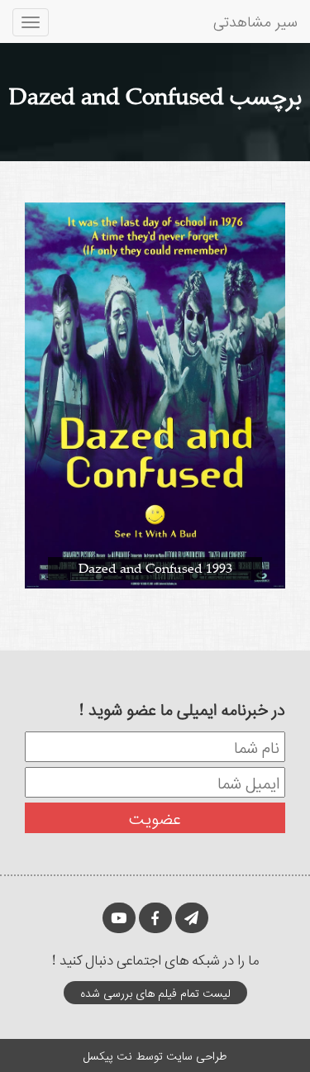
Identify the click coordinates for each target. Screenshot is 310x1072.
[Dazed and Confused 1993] (155, 394)
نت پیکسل (107, 1055)
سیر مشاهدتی (255, 21)
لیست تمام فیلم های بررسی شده (155, 992)
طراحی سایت (196, 1055)
